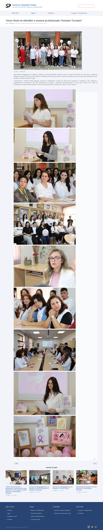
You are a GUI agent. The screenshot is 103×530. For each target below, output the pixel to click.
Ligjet (8, 513)
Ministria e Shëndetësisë (37, 510)
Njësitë (33, 13)
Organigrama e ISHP (38, 15)
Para (16, 463)
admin (16, 71)
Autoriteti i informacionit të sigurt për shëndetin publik (27, 7)
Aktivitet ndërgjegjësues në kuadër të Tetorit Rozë (62, 487)
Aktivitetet (11, 23)
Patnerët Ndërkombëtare (38, 516)
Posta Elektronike (35, 519)
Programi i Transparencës (79, 13)
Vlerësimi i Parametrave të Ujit (62, 513)
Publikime (51, 13)
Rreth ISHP (15, 13)
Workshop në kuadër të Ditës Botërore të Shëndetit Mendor (86, 488)
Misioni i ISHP (18, 15)
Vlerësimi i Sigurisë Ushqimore (62, 510)
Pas (95, 463)
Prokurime (80, 513)
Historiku (9, 510)
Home (7, 23)
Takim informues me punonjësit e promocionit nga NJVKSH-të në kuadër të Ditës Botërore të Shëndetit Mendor (16, 490)
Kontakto (9, 519)
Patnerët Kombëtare (36, 513)
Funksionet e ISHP (12, 516)
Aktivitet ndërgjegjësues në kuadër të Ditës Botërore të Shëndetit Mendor (39, 488)
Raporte (54, 15)
